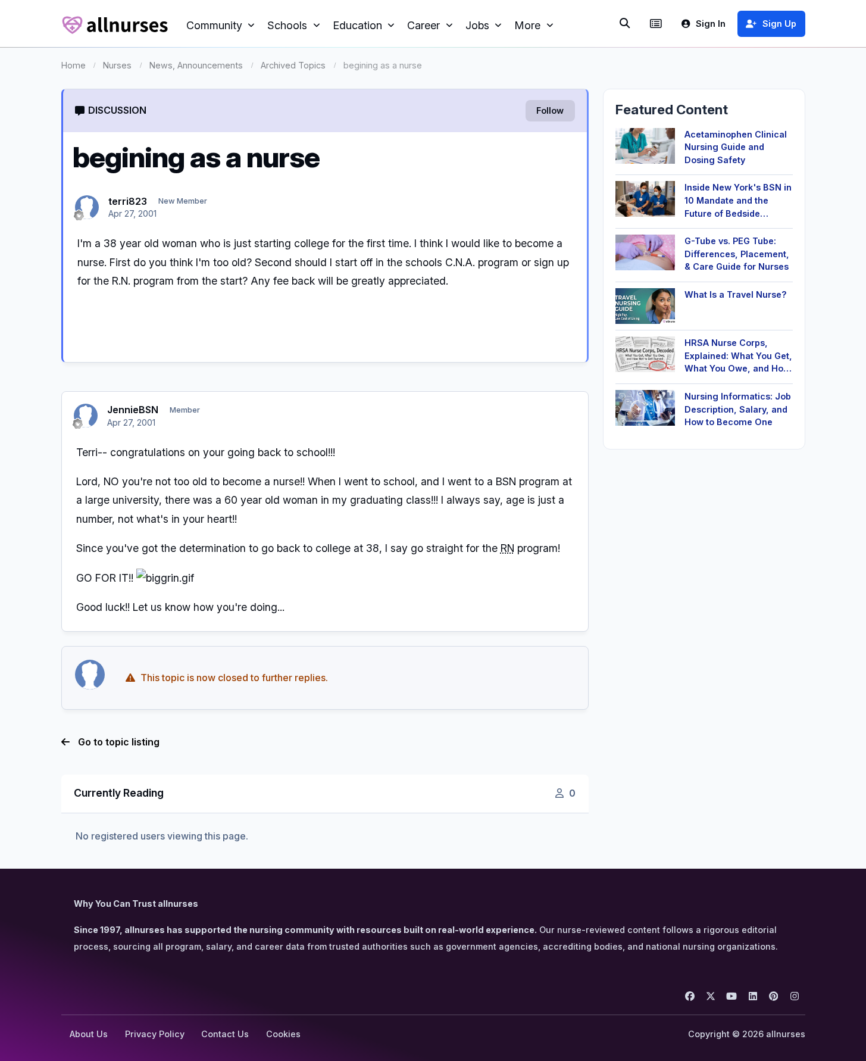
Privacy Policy (155, 1034)
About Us (89, 1034)
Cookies (283, 1034)
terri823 (127, 201)
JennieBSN (132, 410)
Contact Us (225, 1034)
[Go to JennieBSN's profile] (86, 415)
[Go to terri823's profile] (87, 207)
